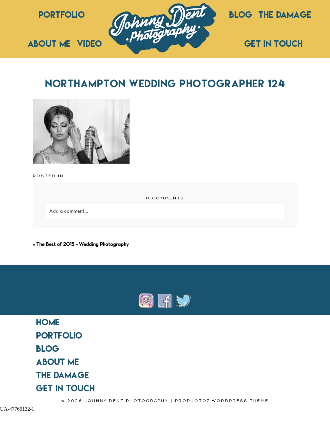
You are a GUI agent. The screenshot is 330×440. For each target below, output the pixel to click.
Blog (240, 14)
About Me (49, 43)
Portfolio (62, 14)
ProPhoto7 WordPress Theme (222, 400)
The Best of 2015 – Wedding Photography (82, 244)
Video (89, 43)
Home (48, 322)
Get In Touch (273, 43)
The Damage (284, 14)
